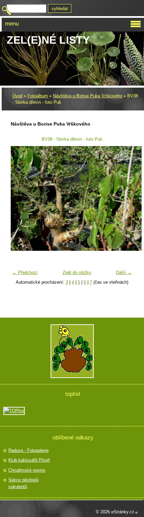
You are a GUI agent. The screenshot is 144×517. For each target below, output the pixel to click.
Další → (124, 272)
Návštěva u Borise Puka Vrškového (87, 95)
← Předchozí (25, 272)
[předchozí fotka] (19, 198)
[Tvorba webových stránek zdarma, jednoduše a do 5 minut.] (136, 512)
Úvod (17, 95)
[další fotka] (124, 198)
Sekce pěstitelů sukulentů (23, 483)
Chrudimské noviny (27, 470)
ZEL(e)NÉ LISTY (48, 40)
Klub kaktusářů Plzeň (29, 460)
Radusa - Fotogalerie (28, 450)
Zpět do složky (77, 272)
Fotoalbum (37, 95)
